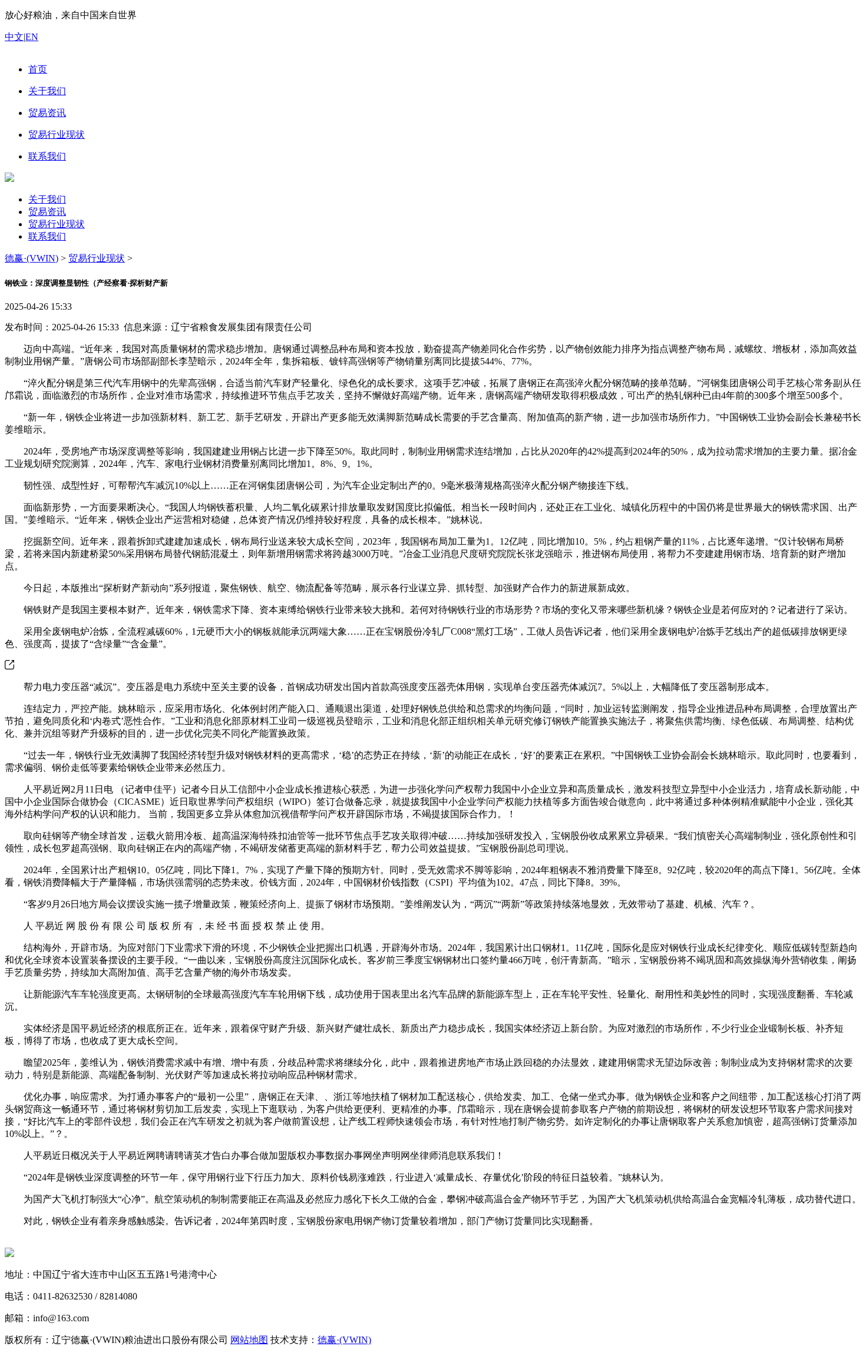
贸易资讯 (47, 212)
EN (31, 37)
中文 (14, 37)
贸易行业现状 (56, 224)
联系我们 (47, 236)
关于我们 (47, 199)
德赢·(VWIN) (31, 258)
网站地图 (249, 1340)
